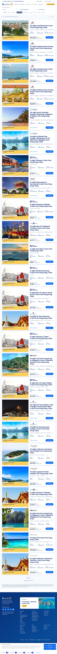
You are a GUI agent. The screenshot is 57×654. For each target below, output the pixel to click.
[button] (21, 12)
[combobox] (52, 17)
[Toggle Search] (54, 1)
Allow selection (50, 646)
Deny (50, 648)
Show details (38, 652)
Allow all (50, 644)
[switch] (16, 652)
